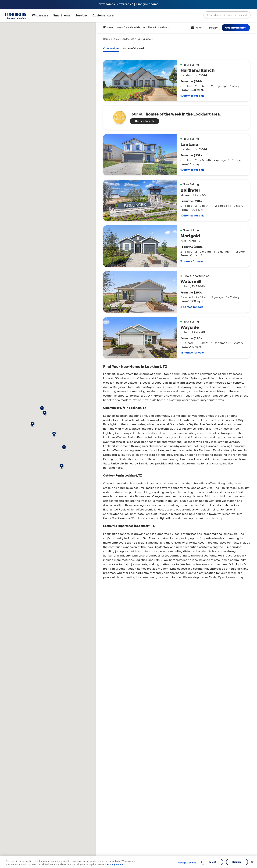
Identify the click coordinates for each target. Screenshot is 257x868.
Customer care (103, 15)
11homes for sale (192, 352)
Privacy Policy (115, 864)
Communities (111, 48)
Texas (116, 38)
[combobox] (227, 15)
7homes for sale (191, 261)
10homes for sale (192, 95)
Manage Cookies (187, 862)
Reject (212, 861)
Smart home (62, 15)
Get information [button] (236, 27)
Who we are (40, 15)
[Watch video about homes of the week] (117, 116)
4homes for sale (191, 307)
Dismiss (236, 861)
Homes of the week (134, 48)
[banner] (128, 4)
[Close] (252, 862)
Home (106, 38)
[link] (176, 118)
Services (81, 15)
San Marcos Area (131, 38)
